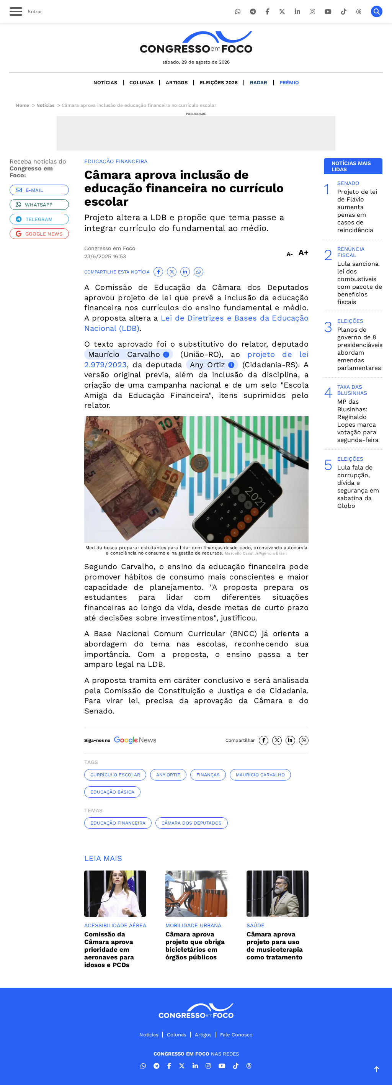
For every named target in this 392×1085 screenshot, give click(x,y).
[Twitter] (282, 11)
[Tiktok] (343, 11)
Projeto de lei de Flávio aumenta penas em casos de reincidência (357, 211)
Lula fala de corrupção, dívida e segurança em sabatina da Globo (358, 486)
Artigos (177, 82)
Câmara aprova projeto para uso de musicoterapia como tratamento (275, 945)
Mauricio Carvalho (260, 774)
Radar (258, 82)
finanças (208, 774)
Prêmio (289, 82)
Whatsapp (38, 205)
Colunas (141, 82)
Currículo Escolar (115, 774)
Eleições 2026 (219, 82)
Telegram (39, 219)
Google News (43, 234)
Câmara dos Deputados (192, 823)
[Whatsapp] (237, 11)
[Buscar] (376, 11)
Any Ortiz (207, 364)
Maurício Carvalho (124, 354)
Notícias (105, 82)
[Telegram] (253, 11)
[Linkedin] (297, 11)
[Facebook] (268, 11)
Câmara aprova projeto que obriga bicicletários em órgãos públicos (195, 945)
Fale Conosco (236, 1035)
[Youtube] (328, 11)
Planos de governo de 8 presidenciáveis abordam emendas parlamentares (359, 348)
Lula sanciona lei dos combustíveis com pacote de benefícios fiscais (359, 283)
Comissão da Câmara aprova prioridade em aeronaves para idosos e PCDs (109, 949)
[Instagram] (312, 11)
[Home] (196, 42)
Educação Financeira (117, 823)
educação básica (112, 792)
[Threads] (358, 11)
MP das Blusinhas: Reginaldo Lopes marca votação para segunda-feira (358, 420)
